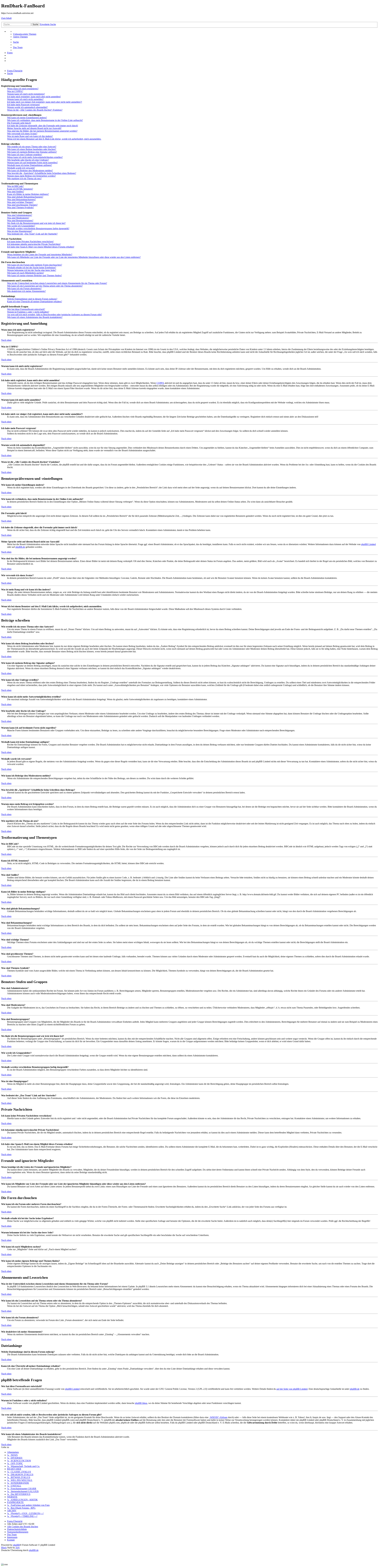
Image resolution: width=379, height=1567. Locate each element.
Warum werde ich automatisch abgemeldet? (27, 107)
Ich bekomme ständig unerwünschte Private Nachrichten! (34, 244)
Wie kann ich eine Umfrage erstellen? (24, 154)
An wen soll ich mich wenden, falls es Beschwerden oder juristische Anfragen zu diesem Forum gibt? (54, 314)
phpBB (16, 1545)
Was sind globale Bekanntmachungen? (25, 197)
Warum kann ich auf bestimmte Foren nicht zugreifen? (32, 162)
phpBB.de (20, 547)
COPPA (160, 383)
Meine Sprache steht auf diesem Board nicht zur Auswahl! (34, 128)
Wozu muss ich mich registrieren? (22, 88)
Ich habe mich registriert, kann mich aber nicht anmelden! (34, 96)
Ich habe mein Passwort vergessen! (23, 104)
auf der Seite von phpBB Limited (291, 1389)
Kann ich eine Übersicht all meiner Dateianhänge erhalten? (34, 301)
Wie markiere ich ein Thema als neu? (24, 178)
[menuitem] (24, 34)
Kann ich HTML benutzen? (20, 189)
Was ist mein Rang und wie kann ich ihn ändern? (30, 136)
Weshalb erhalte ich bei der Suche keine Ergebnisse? (31, 267)
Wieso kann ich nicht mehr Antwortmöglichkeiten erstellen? (35, 157)
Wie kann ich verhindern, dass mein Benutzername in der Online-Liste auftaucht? (45, 120)
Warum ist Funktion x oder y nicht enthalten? (28, 312)
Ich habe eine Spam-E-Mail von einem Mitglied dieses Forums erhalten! (40, 247)
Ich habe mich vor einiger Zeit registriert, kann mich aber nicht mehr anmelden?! (44, 102)
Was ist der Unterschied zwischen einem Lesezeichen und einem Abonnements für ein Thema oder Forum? (57, 283)
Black (4, 1547)
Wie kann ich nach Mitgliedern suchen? (25, 273)
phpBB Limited (368, 544)
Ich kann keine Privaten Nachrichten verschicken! (30, 241)
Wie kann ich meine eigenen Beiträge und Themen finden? (34, 275)
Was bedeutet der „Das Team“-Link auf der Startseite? (32, 234)
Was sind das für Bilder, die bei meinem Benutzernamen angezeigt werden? (42, 131)
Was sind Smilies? (15, 191)
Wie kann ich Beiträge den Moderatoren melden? (30, 170)
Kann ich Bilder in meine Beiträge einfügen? (28, 194)
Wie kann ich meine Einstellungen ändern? (27, 117)
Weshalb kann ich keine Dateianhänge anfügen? (29, 165)
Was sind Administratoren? (19, 215)
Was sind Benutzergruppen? (20, 220)
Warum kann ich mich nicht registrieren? (26, 94)
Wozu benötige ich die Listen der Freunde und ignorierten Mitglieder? (39, 254)
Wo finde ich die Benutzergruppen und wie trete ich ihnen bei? (36, 223)
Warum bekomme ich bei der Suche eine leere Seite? (31, 270)
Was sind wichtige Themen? (20, 202)
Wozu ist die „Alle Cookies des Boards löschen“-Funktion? (34, 110)
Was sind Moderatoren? (18, 218)
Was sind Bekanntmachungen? (21, 199)
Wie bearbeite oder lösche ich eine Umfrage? (28, 160)
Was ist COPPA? (15, 91)
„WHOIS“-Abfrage (218, 1417)
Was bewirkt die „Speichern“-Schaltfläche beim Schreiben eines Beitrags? (41, 173)
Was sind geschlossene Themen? (22, 205)
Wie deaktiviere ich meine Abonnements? (26, 291)
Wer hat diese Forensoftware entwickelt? (26, 309)
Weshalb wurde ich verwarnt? (21, 168)
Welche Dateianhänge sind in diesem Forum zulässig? (32, 299)
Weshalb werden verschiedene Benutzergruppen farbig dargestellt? (38, 228)
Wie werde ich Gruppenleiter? (21, 226)
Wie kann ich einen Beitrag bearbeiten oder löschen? (31, 149)
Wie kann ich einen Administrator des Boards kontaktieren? (34, 317)
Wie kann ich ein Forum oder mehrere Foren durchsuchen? (34, 265)
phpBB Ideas (141, 1403)
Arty (17, 1547)
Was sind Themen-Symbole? (20, 207)
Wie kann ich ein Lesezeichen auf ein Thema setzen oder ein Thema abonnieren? (45, 286)
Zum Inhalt (6, 18)
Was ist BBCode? (15, 186)
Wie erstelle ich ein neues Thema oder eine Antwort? (31, 146)
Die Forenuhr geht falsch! (19, 123)
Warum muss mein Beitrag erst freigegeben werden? (31, 176)
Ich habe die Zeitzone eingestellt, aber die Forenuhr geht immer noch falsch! (42, 125)
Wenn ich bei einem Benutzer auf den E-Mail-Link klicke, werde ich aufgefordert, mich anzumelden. (54, 139)
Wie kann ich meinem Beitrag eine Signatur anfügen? (32, 152)
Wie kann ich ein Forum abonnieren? (24, 288)
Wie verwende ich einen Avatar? (22, 133)
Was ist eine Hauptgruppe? (19, 231)
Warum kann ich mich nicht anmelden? (25, 99)
